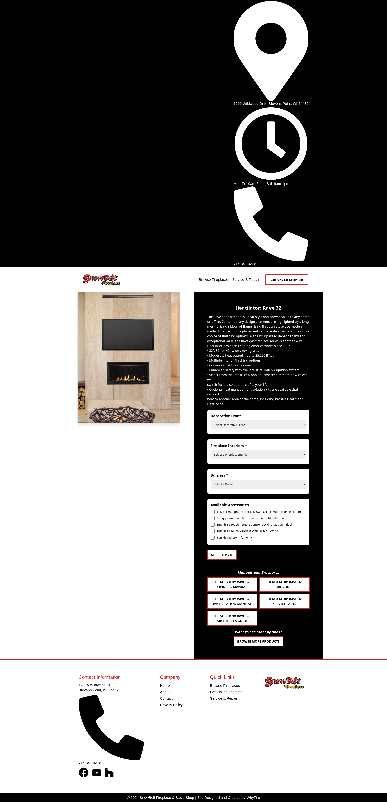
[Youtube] (97, 772)
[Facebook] (84, 772)
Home (165, 686)
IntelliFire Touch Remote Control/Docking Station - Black (254, 524)
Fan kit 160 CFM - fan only (234, 537)
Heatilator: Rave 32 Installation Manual (232, 601)
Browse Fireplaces (214, 280)
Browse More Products (258, 641)
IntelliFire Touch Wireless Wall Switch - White (247, 531)
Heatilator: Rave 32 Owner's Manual (232, 584)
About (165, 692)
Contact (166, 698)
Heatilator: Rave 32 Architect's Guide (232, 618)
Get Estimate (222, 555)
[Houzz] (109, 772)
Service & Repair (245, 280)
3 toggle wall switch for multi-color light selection (250, 518)
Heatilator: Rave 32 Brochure (284, 584)
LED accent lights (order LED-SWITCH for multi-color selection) (259, 512)
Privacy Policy (171, 705)
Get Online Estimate (226, 692)
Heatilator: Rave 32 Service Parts (284, 601)
